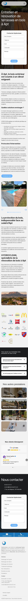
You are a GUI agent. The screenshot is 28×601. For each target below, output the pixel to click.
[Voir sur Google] (4, 457)
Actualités (5, 595)
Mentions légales (6, 592)
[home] (7, 3)
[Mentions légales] (23, 598)
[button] (24, 3)
